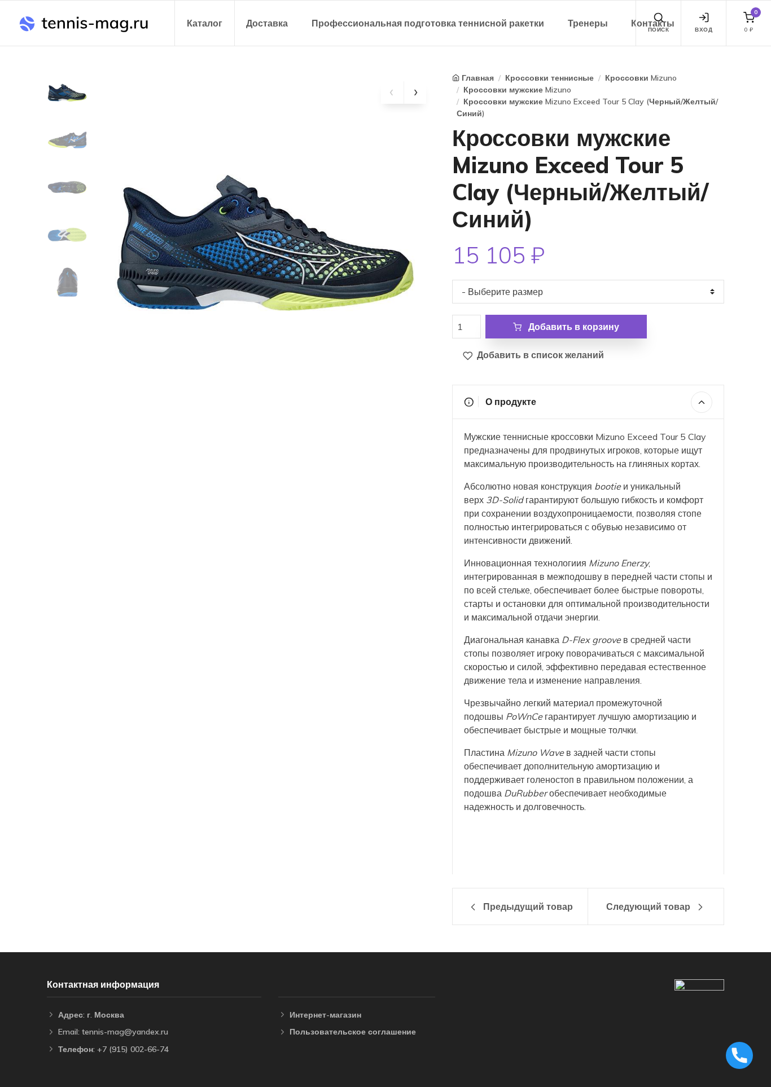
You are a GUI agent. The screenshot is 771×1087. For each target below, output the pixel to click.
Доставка (267, 23)
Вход (703, 29)
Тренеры (588, 23)
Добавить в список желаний (539, 354)
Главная (478, 78)
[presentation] (392, 92)
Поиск (658, 29)
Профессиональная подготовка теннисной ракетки (428, 23)
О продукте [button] (509, 401)
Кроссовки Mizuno (641, 78)
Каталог (204, 23)
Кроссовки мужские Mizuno (517, 90)
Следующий (648, 906)
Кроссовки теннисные (549, 78)
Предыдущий (527, 906)
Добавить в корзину (572, 326)
